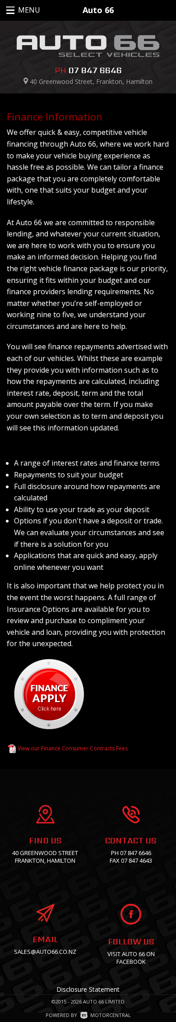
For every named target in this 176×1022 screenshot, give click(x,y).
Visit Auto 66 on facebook (131, 958)
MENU (19, 10)
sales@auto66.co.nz (45, 952)
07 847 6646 (95, 70)
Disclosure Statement (88, 989)
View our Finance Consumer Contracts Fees (73, 748)
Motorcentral (110, 1015)
